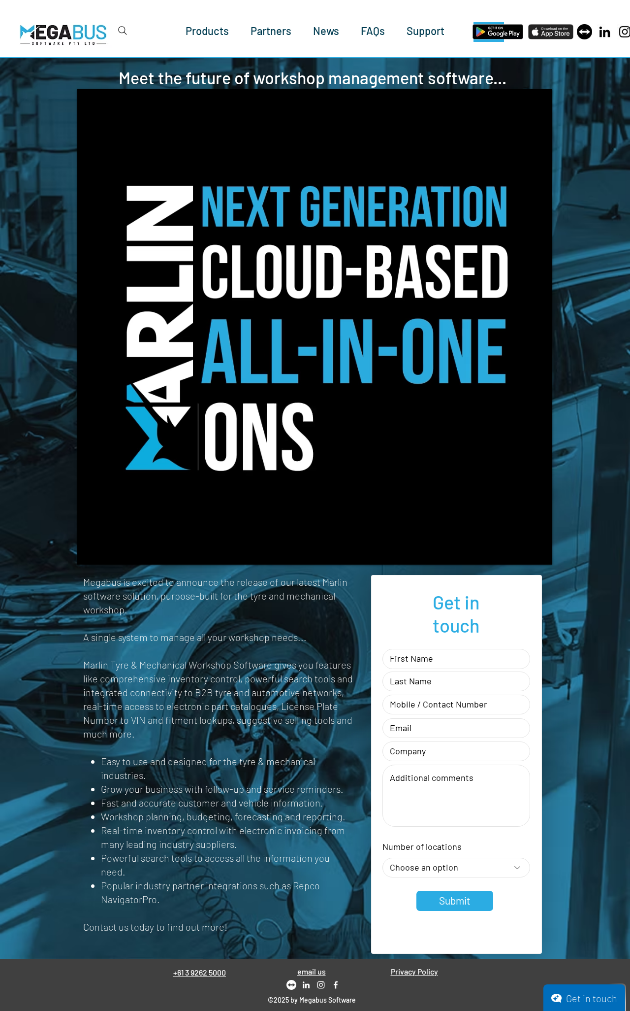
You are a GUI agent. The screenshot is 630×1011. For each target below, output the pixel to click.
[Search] (122, 30)
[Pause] (90, 551)
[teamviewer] (584, 31)
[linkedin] (306, 985)
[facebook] (336, 985)
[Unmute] (106, 551)
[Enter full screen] (539, 551)
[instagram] (321, 985)
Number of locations (422, 846)
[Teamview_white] (291, 985)
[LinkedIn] (604, 31)
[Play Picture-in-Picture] (522, 551)
